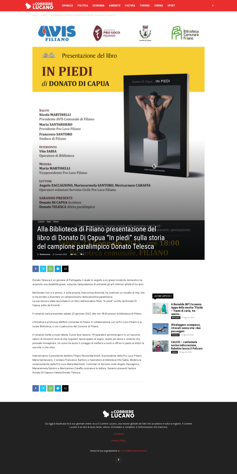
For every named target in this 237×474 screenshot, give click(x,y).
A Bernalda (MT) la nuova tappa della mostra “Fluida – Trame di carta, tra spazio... (187, 309)
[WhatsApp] (50, 269)
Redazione (45, 254)
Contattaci (118, 433)
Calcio (174, 352)
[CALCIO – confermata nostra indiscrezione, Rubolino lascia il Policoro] (160, 346)
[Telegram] (58, 269)
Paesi (49, 221)
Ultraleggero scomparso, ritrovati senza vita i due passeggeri (186, 328)
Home (35, 15)
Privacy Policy (118, 440)
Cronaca (67, 5)
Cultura (130, 5)
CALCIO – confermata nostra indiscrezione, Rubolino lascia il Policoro (186, 345)
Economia (98, 5)
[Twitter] (43, 269)
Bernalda (175, 317)
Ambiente (114, 5)
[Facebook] (212, 5)
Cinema (158, 5)
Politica (83, 5)
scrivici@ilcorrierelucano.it (133, 450)
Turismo (145, 5)
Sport (171, 5)
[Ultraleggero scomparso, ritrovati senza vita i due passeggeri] (160, 328)
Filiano (55, 221)
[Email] (65, 269)
